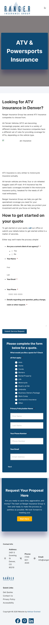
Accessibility (8, 603)
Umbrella (22, 389)
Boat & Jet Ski (24, 386)
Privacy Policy (9, 599)
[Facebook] (17, 620)
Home (20, 366)
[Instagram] (24, 620)
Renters (21, 373)
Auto (20, 362)
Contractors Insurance (27, 400)
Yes (15, 251)
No (15, 254)
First (8, 267)
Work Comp (23, 396)
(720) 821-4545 (27, 560)
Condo (21, 369)
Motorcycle (22, 383)
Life (19, 379)
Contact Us (8, 596)
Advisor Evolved (34, 612)
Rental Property (24, 376)
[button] (24, 518)
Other (20, 403)
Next (10, 467)
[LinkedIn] (31, 620)
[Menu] (45, 8)
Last (8, 275)
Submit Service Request (14, 331)
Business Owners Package (29, 393)
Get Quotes (8, 592)
